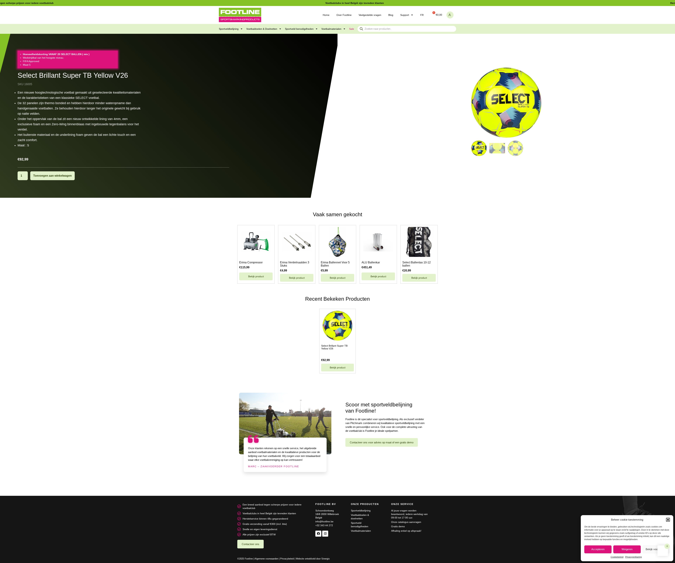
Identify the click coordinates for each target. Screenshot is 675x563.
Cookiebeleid (617, 557)
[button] (668, 519)
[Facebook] (318, 534)
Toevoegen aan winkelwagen (52, 175)
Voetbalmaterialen (331, 28)
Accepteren (598, 549)
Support (404, 15)
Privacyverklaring (633, 557)
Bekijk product (256, 276)
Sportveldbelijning (229, 28)
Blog (390, 15)
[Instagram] (325, 534)
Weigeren (627, 549)
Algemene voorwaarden (266, 558)
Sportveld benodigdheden (299, 28)
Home (326, 15)
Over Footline (344, 15)
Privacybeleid (287, 558)
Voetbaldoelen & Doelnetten (261, 28)
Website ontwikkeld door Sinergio (313, 558)
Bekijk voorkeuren (656, 549)
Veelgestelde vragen (370, 15)
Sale (351, 28)
